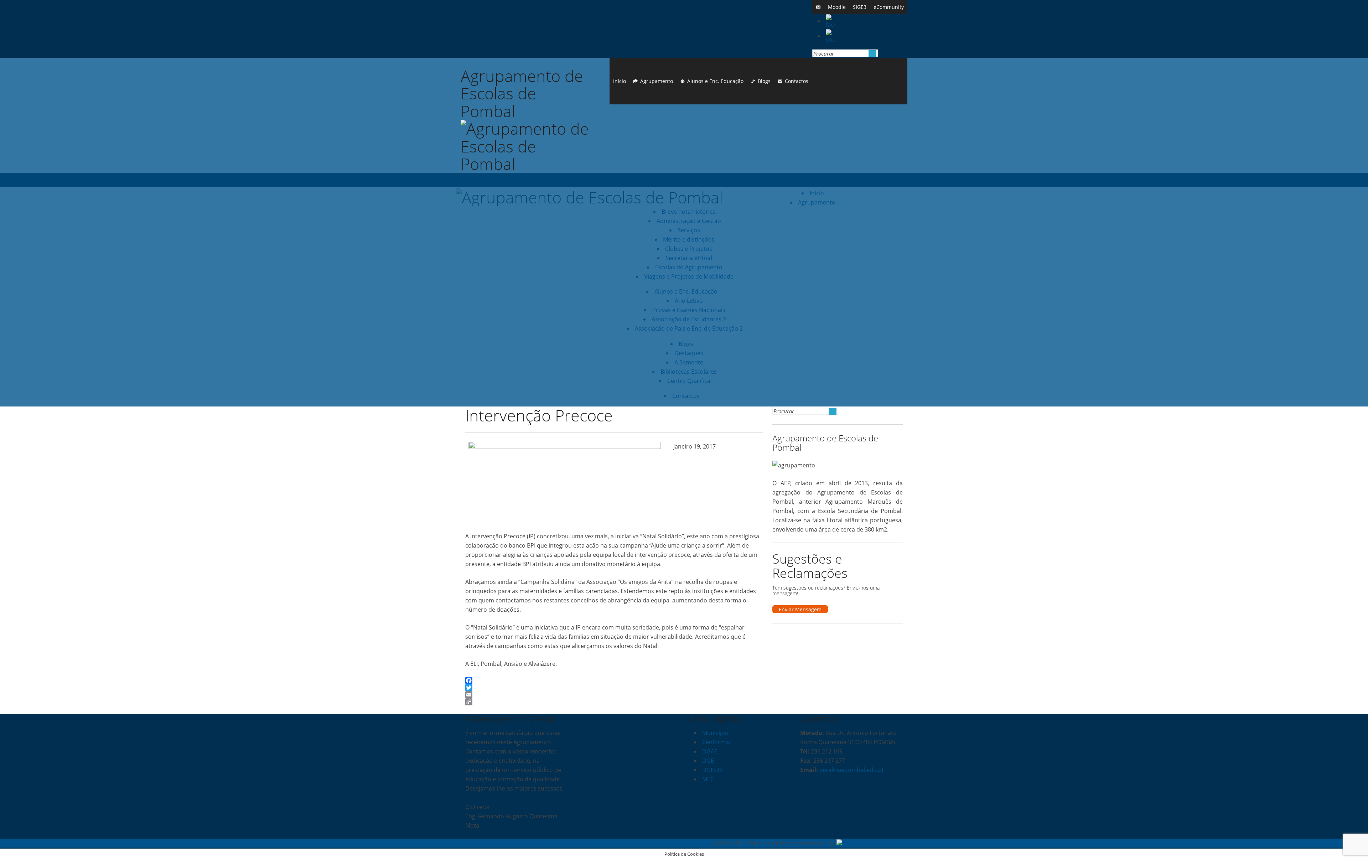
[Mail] (818, 7)
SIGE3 (859, 7)
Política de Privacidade (495, 843)
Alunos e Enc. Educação (715, 81)
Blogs (764, 81)
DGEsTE (712, 770)
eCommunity (889, 7)
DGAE (709, 751)
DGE (708, 761)
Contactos (796, 81)
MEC (708, 779)
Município (715, 733)
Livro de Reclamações (556, 843)
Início (619, 81)
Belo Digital (887, 843)
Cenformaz (716, 742)
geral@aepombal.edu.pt (851, 770)
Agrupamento (656, 81)
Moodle (837, 7)
